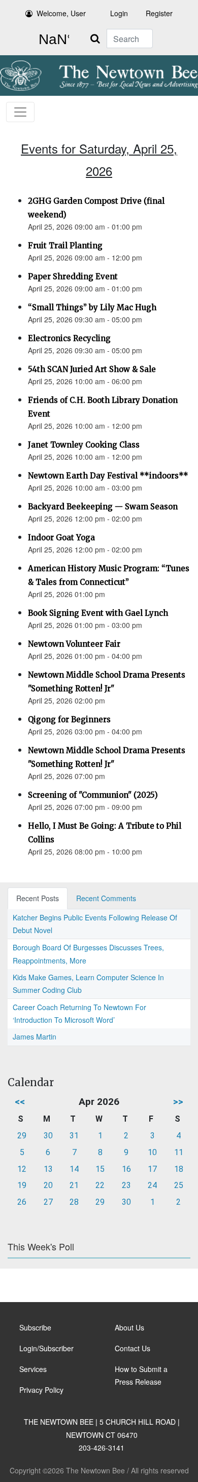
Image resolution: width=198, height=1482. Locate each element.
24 (152, 1185)
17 (152, 1169)
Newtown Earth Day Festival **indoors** (108, 475)
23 (126, 1185)
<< (20, 1101)
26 (21, 1202)
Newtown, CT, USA (52, 39)
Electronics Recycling (69, 338)
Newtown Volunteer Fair (74, 644)
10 (152, 1152)
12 (21, 1169)
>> (178, 1101)
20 (48, 1185)
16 (126, 1169)
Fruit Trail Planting (65, 245)
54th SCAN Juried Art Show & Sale (92, 369)
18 (178, 1169)
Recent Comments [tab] (106, 898)
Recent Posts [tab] (37, 898)
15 (100, 1169)
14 (74, 1169)
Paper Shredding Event (73, 276)
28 (74, 1202)
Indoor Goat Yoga (61, 537)
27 (48, 1202)
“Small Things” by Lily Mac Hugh (92, 307)
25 (178, 1185)
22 (100, 1185)
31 (74, 1135)
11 (178, 1152)
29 (21, 1135)
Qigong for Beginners (69, 719)
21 (74, 1185)
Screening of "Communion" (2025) (93, 795)
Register (159, 13)
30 (48, 1135)
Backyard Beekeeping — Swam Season (103, 506)
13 (48, 1169)
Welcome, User (61, 13)
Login (119, 13)
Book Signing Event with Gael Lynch (98, 613)
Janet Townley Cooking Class (84, 445)
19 (21, 1185)
